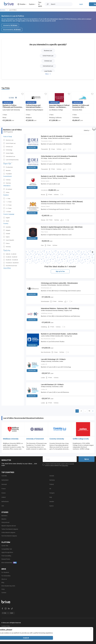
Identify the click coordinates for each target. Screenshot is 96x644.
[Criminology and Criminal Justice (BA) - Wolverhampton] (33, 296)
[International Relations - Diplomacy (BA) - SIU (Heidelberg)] (33, 321)
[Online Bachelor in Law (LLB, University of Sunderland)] (33, 169)
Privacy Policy (65, 465)
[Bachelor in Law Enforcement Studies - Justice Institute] (33, 347)
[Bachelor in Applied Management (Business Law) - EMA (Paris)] (33, 240)
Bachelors (2, 10)
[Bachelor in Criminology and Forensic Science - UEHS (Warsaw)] (33, 214)
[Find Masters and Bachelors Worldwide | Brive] (8, 5)
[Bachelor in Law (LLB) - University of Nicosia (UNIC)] (33, 189)
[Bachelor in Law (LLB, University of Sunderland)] (33, 149)
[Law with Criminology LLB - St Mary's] (33, 372)
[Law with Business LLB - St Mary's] (33, 397)
